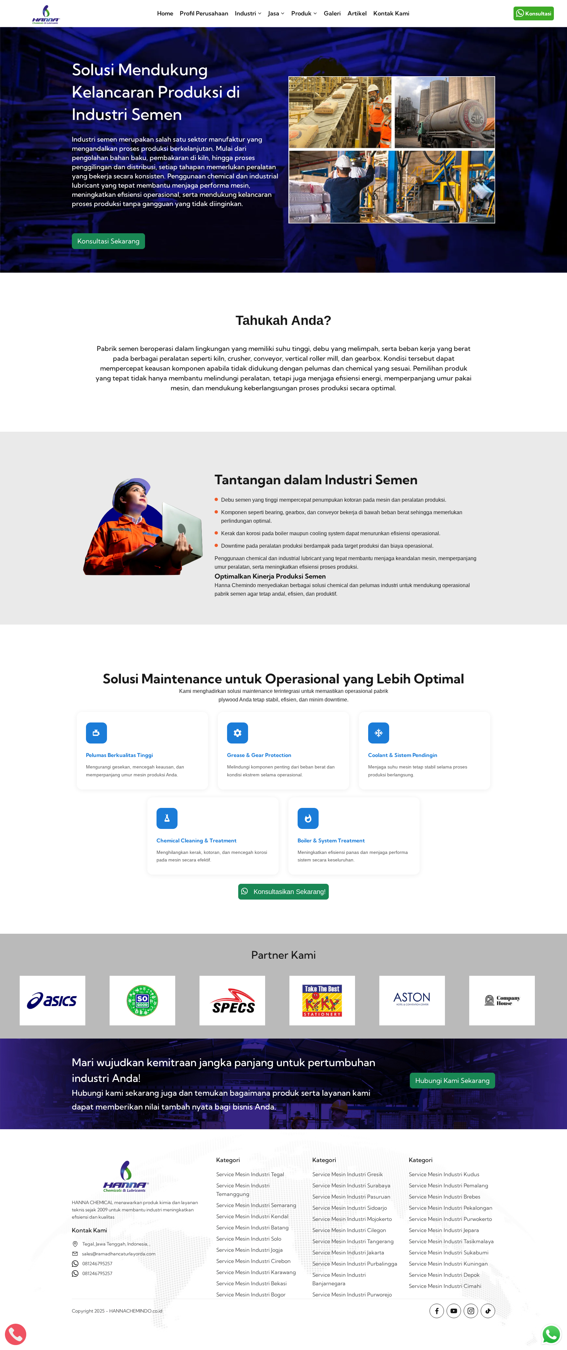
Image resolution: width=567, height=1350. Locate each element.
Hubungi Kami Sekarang (452, 1080)
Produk (301, 13)
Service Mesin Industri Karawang (256, 1272)
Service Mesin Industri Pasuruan (351, 1196)
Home (165, 13)
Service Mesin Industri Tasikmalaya (451, 1241)
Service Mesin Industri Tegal (250, 1174)
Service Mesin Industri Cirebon (253, 1261)
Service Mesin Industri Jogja (249, 1250)
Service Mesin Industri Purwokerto (450, 1219)
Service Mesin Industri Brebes (444, 1196)
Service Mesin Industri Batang (252, 1227)
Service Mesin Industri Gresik (347, 1174)
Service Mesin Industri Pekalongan (451, 1207)
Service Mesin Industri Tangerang (353, 1241)
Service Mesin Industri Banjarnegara (339, 1279)
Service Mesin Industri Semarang (256, 1205)
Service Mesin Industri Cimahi (445, 1286)
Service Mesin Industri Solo (248, 1238)
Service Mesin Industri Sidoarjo (349, 1207)
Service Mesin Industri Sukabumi (449, 1252)
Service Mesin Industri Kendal (252, 1216)
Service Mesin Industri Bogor (250, 1294)
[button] (551, 1334)
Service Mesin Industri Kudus (444, 1174)
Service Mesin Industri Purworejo (352, 1294)
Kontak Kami (391, 13)
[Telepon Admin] (15, 1334)
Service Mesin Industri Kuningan (448, 1263)
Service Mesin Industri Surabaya (351, 1185)
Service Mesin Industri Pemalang (448, 1185)
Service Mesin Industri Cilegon (349, 1230)
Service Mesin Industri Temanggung (243, 1189)
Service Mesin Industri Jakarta (348, 1252)
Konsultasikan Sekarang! (287, 891)
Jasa (273, 13)
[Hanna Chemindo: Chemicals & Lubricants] (46, 13)
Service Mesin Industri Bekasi (251, 1283)
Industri (245, 13)
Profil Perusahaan (204, 13)
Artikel (357, 13)
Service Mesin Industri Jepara (444, 1230)
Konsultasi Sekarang (108, 241)
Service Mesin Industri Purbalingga (354, 1263)
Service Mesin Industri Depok (444, 1274)
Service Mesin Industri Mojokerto (352, 1219)
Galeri (332, 13)
